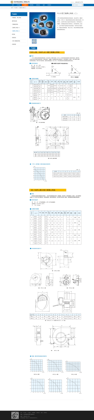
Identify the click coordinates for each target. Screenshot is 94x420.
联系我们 (49, 4)
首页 (13, 4)
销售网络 (31, 4)
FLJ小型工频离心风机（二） (67, 13)
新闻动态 (38, 4)
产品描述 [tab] (33, 48)
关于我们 (18, 4)
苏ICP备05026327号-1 (33, 417)
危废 (44, 4)
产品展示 (25, 4)
